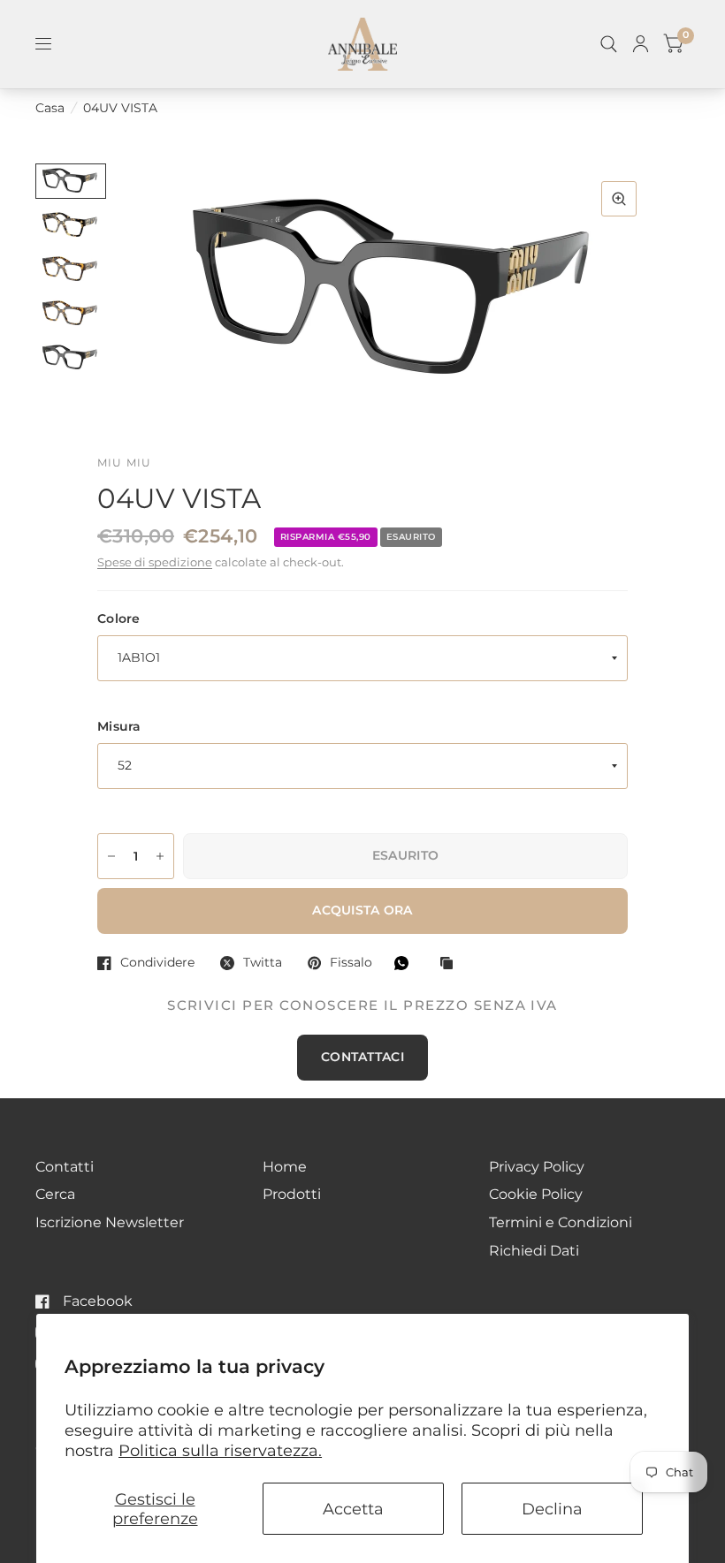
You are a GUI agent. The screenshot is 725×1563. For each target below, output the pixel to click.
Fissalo (351, 962)
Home (285, 1166)
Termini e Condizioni (560, 1222)
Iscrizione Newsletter (109, 1222)
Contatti (64, 1166)
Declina (552, 1508)
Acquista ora (362, 910)
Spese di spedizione (154, 562)
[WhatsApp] (405, 963)
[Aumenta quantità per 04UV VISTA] (160, 856)
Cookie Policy (536, 1194)
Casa (50, 108)
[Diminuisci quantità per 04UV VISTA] (111, 856)
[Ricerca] (608, 44)
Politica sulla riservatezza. (220, 1450)
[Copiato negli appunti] (450, 964)
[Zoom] (619, 198)
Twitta (262, 962)
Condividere (157, 962)
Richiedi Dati (534, 1250)
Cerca (55, 1194)
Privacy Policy (536, 1166)
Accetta (353, 1508)
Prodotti (292, 1194)
